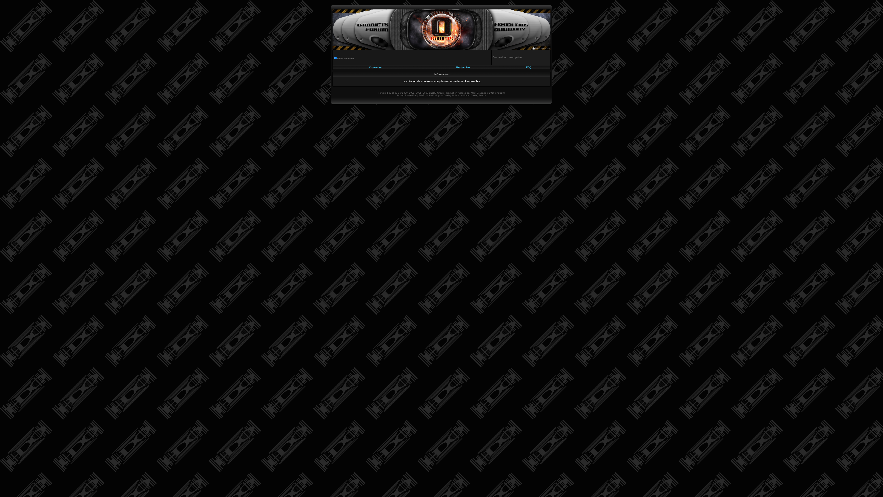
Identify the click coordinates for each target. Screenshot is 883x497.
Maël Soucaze (478, 93)
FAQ (528, 67)
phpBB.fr (500, 93)
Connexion (375, 67)
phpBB (395, 93)
